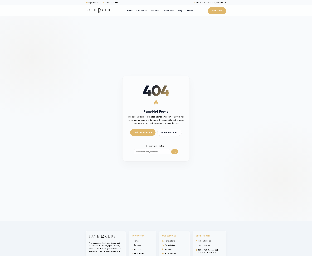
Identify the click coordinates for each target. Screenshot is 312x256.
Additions (168, 249)
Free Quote (217, 11)
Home (129, 11)
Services (140, 11)
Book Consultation (169, 132)
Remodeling (169, 245)
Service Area (168, 11)
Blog (180, 11)
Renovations (169, 241)
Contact (189, 11)
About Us (155, 11)
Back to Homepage (143, 132)
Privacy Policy (170, 253)
